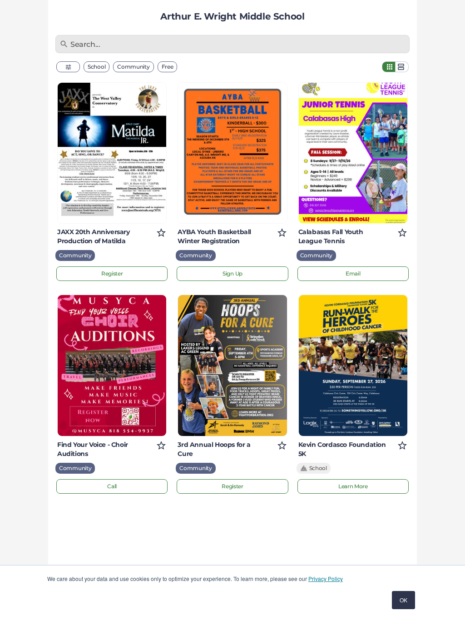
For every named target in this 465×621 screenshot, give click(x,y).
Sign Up (232, 273)
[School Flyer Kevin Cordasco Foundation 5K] (353, 365)
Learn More (353, 486)
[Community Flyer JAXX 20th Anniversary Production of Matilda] (112, 153)
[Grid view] (389, 66)
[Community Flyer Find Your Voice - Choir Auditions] (112, 365)
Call (112, 486)
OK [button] (403, 600)
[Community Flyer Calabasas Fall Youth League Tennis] (353, 153)
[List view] (402, 66)
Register (112, 273)
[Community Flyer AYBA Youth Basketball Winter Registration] (232, 153)
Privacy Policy (325, 578)
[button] (68, 66)
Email (353, 273)
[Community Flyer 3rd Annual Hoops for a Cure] (232, 365)
